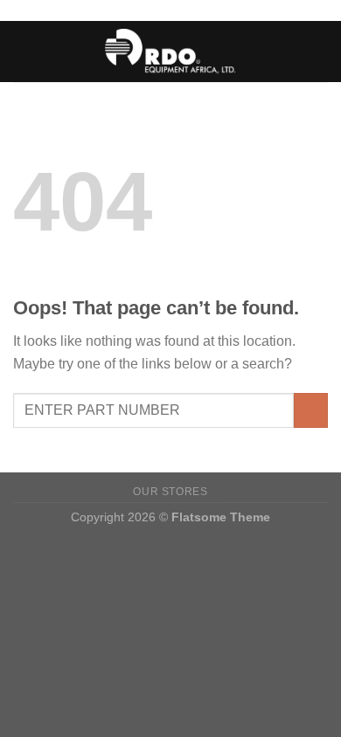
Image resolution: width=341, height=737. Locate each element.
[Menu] (23, 51)
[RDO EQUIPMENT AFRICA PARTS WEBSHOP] (171, 51)
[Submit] (311, 410)
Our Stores (170, 492)
